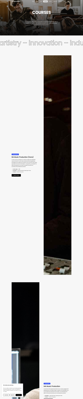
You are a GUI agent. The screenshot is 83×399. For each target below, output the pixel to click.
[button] (16, 175)
